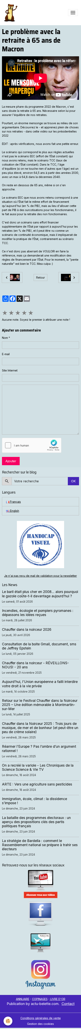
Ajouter (10, 461)
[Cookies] (8, 1021)
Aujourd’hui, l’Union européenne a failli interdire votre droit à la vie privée (40, 684)
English (14, 510)
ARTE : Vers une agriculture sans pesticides (37, 784)
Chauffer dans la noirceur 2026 (26, 629)
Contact (68, 1004)
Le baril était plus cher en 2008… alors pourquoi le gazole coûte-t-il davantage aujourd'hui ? (40, 594)
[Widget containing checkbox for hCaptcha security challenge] (31, 445)
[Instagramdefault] (40, 974)
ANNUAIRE (22, 999)
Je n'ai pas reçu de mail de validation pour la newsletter (40, 575)
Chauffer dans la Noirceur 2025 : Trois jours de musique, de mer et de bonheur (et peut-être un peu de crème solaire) (40, 728)
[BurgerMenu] (73, 12)
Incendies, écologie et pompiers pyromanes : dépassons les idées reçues (37, 613)
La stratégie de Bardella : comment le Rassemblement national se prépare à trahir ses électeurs (40, 845)
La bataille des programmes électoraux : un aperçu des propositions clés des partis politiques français (36, 822)
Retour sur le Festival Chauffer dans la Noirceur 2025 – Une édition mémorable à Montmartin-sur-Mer (39, 704)
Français (15, 501)
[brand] (11, 12)
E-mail (6, 354)
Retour (40, 277)
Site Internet (9, 370)
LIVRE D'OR (57, 999)
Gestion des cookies (40, 1023)
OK (73, 481)
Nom (5, 337)
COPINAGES (40, 999)
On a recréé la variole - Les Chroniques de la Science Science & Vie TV (38, 767)
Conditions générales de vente (40, 1018)
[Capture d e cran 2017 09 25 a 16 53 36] (40, 895)
